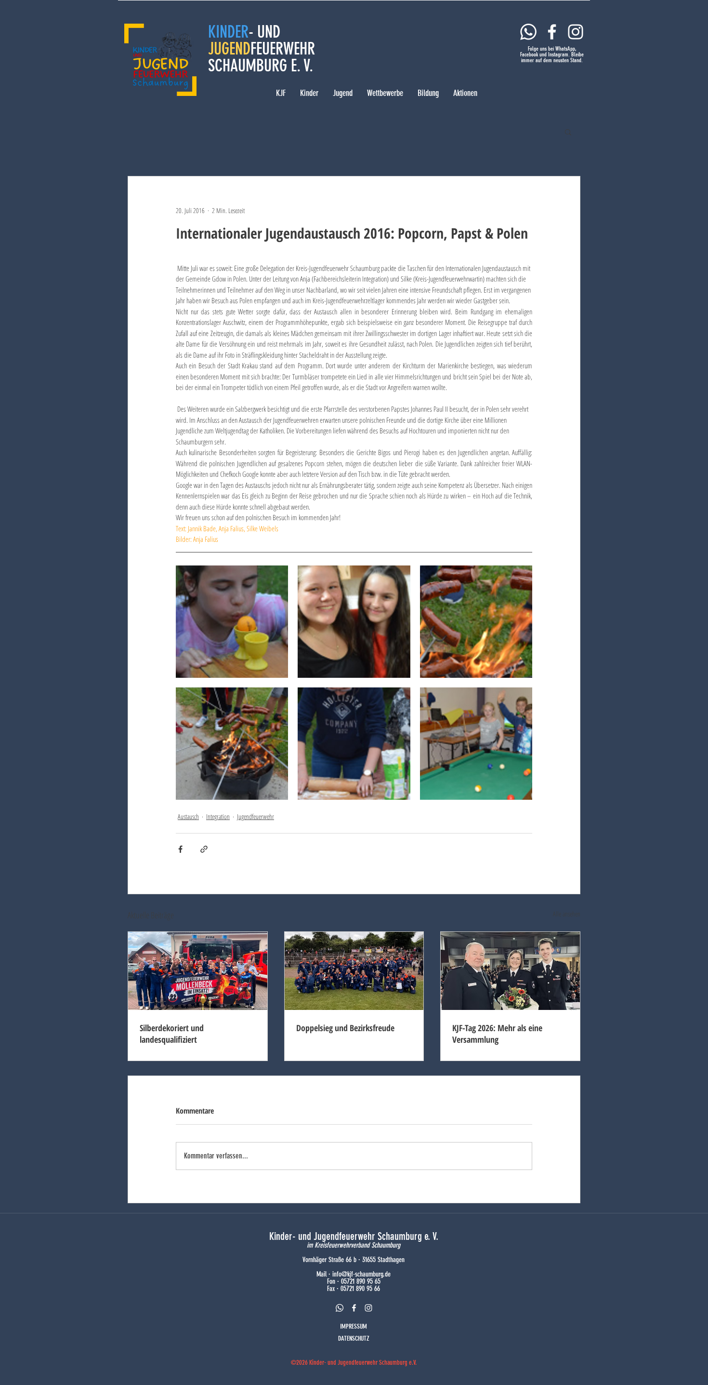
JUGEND (229, 49)
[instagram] (368, 1308)
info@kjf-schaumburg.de (361, 1274)
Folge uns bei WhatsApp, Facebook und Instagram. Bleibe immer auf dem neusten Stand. (552, 54)
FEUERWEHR (282, 49)
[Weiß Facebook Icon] (552, 32)
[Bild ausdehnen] (232, 621)
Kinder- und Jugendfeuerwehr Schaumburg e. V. (353, 1236)
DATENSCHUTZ (353, 1338)
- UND (264, 32)
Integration (218, 816)
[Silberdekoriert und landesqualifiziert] (197, 971)
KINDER (228, 32)
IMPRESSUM (353, 1326)
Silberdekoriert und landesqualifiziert (172, 1033)
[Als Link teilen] (204, 849)
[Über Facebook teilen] (180, 849)
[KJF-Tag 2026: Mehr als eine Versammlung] (510, 971)
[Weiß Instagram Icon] (575, 32)
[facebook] (354, 1308)
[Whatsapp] (528, 32)
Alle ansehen (566, 913)
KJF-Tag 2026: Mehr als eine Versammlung (497, 1033)
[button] (568, 131)
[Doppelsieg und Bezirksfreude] (354, 971)
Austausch (188, 816)
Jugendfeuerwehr (255, 816)
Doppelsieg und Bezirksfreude (345, 1028)
